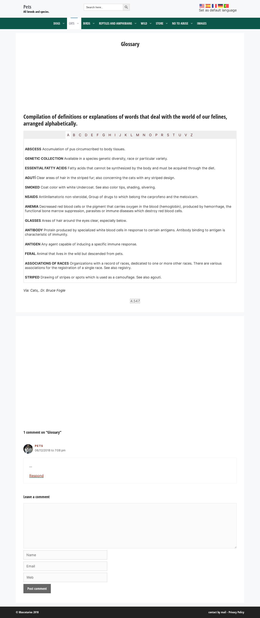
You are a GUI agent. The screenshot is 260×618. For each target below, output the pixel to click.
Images (202, 23)
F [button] (98, 135)
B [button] (74, 135)
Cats (71, 23)
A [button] (68, 135)
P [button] (156, 135)
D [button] (86, 135)
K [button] (126, 135)
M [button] (137, 135)
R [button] (162, 135)
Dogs (56, 23)
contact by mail (217, 612)
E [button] (92, 135)
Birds (86, 23)
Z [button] (192, 135)
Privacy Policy (236, 612)
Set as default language (218, 10)
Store (159, 23)
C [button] (80, 135)
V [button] (186, 135)
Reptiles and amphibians (115, 23)
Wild (144, 23)
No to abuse (180, 23)
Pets (27, 6)
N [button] (144, 135)
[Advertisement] (130, 80)
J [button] (120, 135)
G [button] (103, 135)
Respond (36, 476)
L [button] (131, 135)
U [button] (180, 135)
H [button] (109, 135)
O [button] (150, 135)
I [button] (115, 135)
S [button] (168, 135)
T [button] (174, 135)
